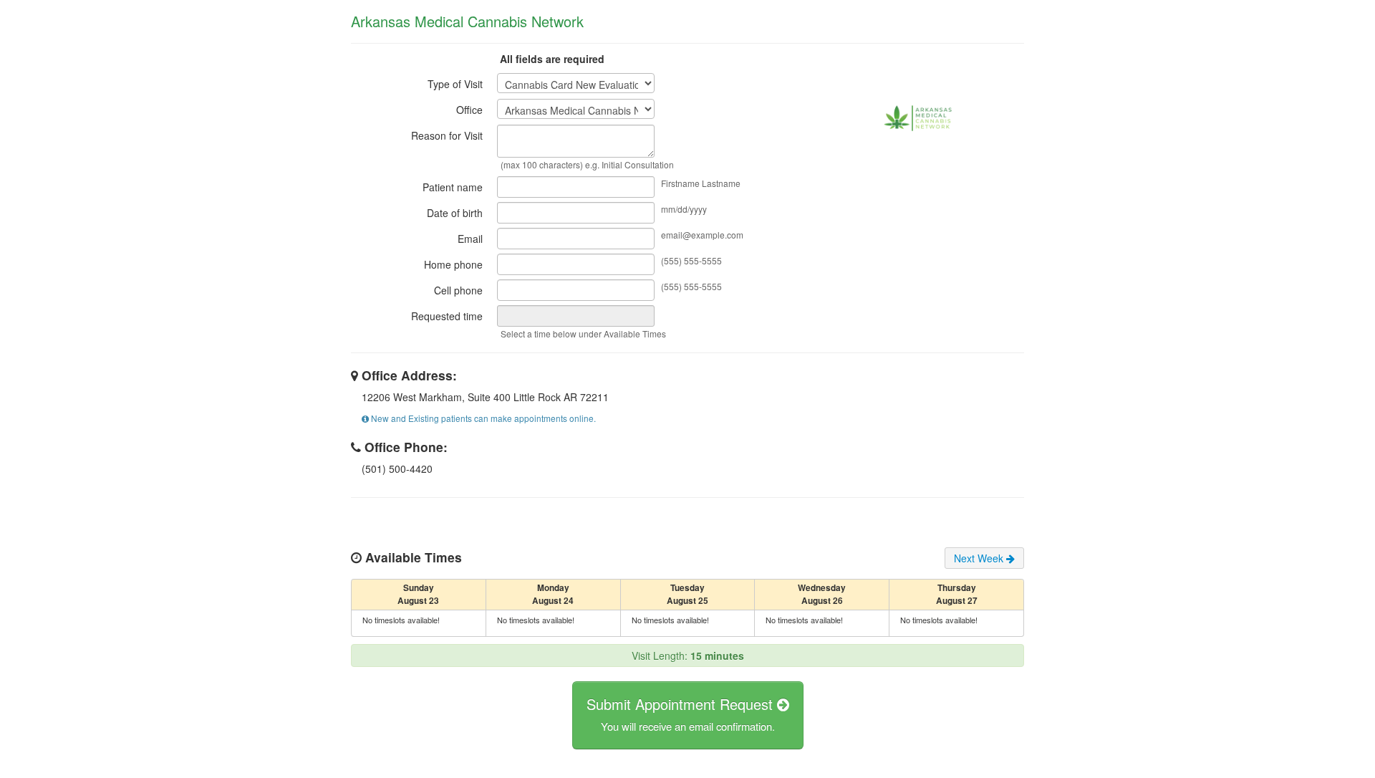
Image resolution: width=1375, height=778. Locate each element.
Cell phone (458, 290)
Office (469, 109)
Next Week (980, 558)
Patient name (453, 187)
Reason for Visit (447, 135)
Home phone (453, 264)
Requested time (447, 316)
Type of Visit (455, 84)
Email (470, 238)
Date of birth (455, 213)
